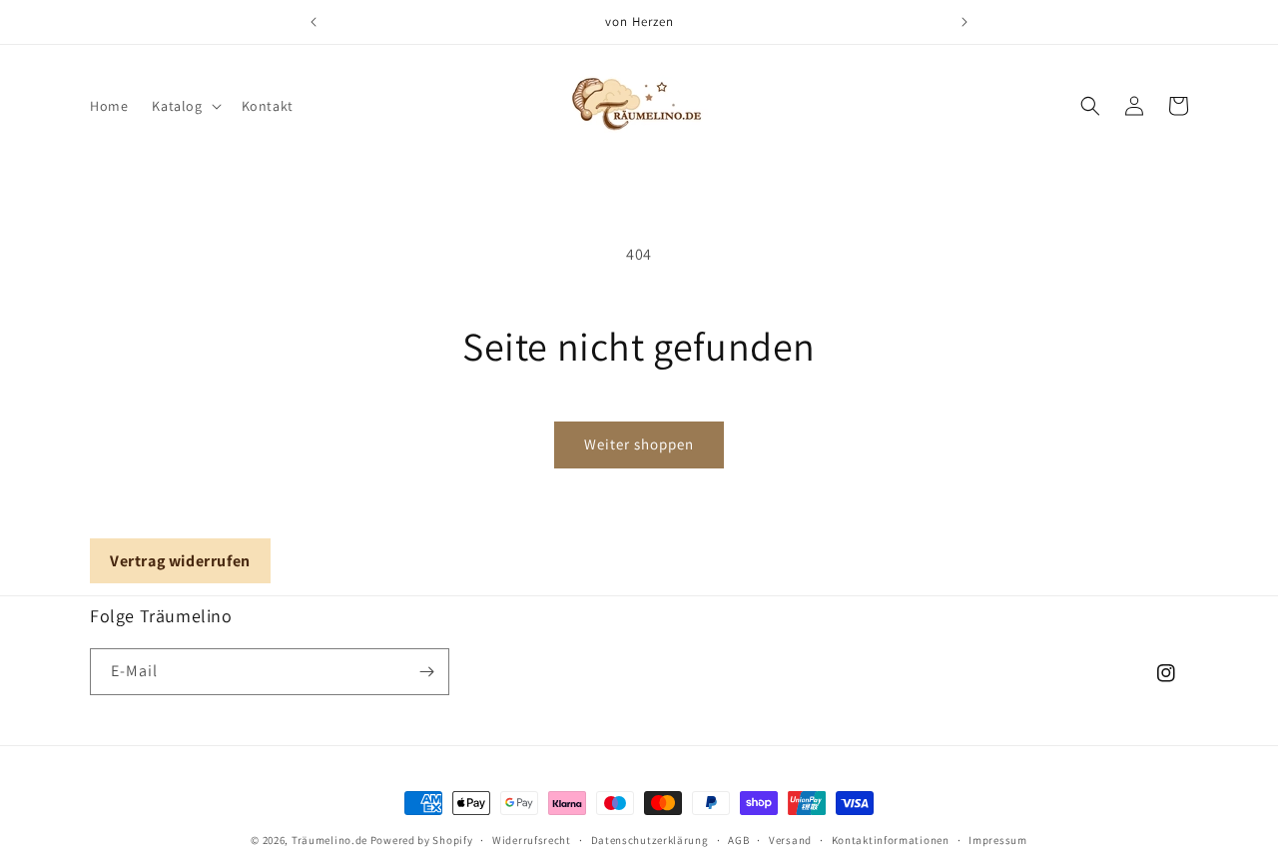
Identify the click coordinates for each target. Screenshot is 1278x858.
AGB (738, 840)
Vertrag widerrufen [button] (180, 560)
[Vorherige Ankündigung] (313, 22)
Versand (790, 840)
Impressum (997, 840)
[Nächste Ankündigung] (964, 22)
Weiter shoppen (639, 443)
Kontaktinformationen (891, 840)
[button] (184, 106)
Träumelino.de (329, 840)
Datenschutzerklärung (650, 840)
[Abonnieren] (426, 671)
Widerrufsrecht (531, 840)
